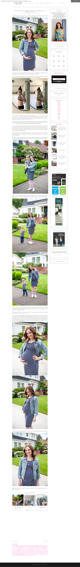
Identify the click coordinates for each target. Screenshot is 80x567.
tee (21, 554)
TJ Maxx (59, 108)
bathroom (31, 547)
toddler (31, 554)
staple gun (13, 554)
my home (31, 551)
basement (28, 547)
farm (22, 549)
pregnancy (34, 552)
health (13, 550)
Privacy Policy (59, 255)
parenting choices (14, 552)
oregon (38, 551)
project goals (40, 552)
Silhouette (13, 546)
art (15, 547)
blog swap (40, 547)
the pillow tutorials (24, 554)
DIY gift (20, 545)
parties (18, 552)
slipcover (38, 553)
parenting (46, 551)
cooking (26, 548)
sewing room (31, 553)
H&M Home (59, 104)
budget (20, 548)
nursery (34, 551)
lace (43, 550)
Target (59, 107)
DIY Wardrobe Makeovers (15, 545)
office (36, 551)
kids (39, 550)
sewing (18, 553)
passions (21, 552)
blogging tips (46, 547)
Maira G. (46, 564)
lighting (47, 550)
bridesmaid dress (16, 548)
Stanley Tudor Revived (34, 546)
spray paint (44, 553)
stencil (16, 554)
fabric (19, 549)
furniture (32, 549)
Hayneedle (59, 105)
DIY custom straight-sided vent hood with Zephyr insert (62, 157)
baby (21, 547)
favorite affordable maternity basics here (22, 313)
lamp (44, 550)
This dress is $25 (16, 321)
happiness (43, 549)
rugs (16, 553)
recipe (43, 552)
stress (18, 554)
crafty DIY (31, 548)
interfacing (36, 550)
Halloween (22, 545)
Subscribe (59, 81)
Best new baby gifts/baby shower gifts (41, 507)
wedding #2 (25, 555)
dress (44, 548)
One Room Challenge (39, 545)
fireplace (24, 549)
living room (13, 551)
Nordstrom (58, 116)
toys (39, 554)
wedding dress (29, 555)
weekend (32, 555)
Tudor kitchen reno (41, 546)
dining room (41, 548)
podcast (30, 552)
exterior (16, 549)
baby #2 (23, 547)
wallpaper (19, 555)
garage (35, 549)
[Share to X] (30, 510)
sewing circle (22, 553)
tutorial (43, 554)
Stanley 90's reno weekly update (26, 546)
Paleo (44, 545)
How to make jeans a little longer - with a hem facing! (62, 144)
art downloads (18, 547)
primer (37, 552)
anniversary (46, 546)
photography (27, 552)
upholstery (46, 554)
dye (46, 548)
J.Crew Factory (59, 114)
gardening (37, 549)
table (20, 554)
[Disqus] (30, 526)
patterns (23, 552)
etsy (14, 549)
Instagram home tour (33, 545)
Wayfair (59, 109)
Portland (46, 545)
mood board (20, 551)
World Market (59, 111)
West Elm (59, 110)
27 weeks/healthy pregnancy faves (40, 115)
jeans (38, 550)
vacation (13, 555)
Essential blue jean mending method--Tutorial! (62, 163)
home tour (32, 550)
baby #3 (26, 547)
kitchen (41, 550)
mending (17, 551)
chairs (22, 548)
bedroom (36, 547)
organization (41, 551)
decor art (36, 548)
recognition (46, 552)
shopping (35, 553)
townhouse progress (36, 554)
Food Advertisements (57, 261)
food (30, 549)
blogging (43, 547)
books (13, 548)
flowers (28, 549)
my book (23, 551)
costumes (28, 548)
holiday (18, 550)
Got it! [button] (75, 1)
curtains (34, 548)
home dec (21, 550)
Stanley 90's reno (18, 546)
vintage (16, 555)
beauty (34, 547)
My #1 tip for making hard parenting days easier (18, 507)
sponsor (41, 553)
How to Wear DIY (27, 545)
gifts (39, 549)
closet (23, 548)
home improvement (27, 550)
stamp (47, 553)
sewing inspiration (27, 553)
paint (44, 551)
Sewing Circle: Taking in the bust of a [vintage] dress (62, 136)
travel (41, 554)
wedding (21, 555)
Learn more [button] (29, 1)
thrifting (28, 554)
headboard (46, 549)
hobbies (15, 550)
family (20, 549)
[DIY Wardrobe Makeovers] (59, 246)
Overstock (59, 106)
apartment (13, 547)
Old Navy (59, 117)
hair (40, 549)
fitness (27, 549)
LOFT (59, 115)
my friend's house (26, 551)
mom (63, 12)
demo (39, 548)
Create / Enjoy (37, 564)
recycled (13, 553)
